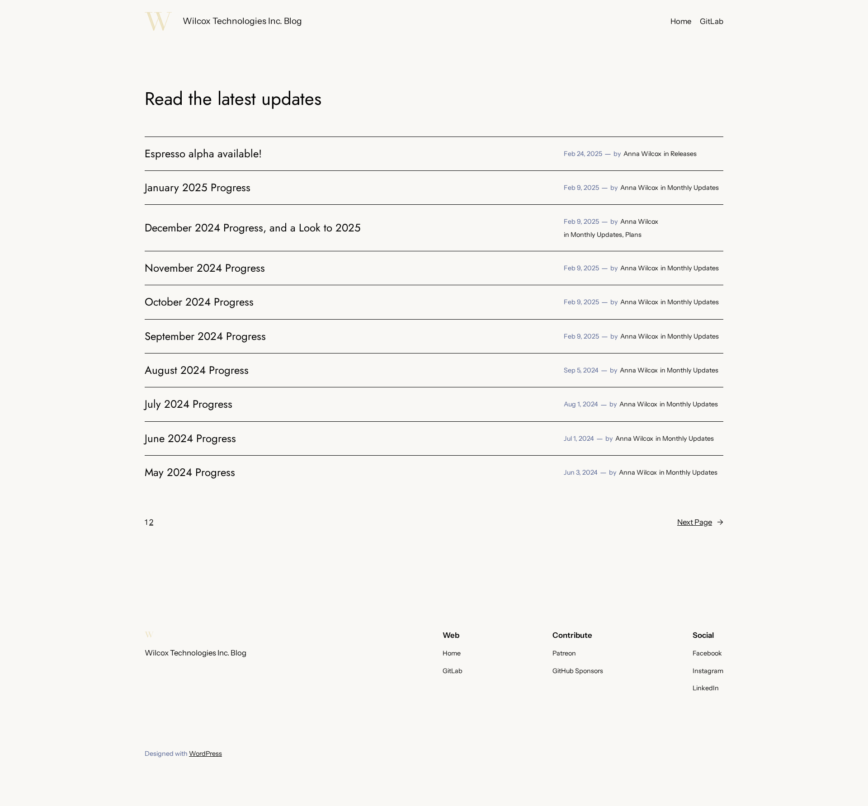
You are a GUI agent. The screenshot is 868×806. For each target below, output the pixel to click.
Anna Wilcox (642, 154)
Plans (633, 235)
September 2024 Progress (205, 336)
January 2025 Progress (197, 187)
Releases (683, 154)
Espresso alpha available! (203, 154)
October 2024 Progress (199, 302)
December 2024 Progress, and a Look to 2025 (253, 228)
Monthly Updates (693, 188)
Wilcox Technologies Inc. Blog (242, 20)
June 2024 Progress (190, 438)
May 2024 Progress (190, 472)
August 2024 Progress (197, 370)
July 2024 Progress (188, 404)
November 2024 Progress (205, 268)
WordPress (205, 753)
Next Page (700, 522)
